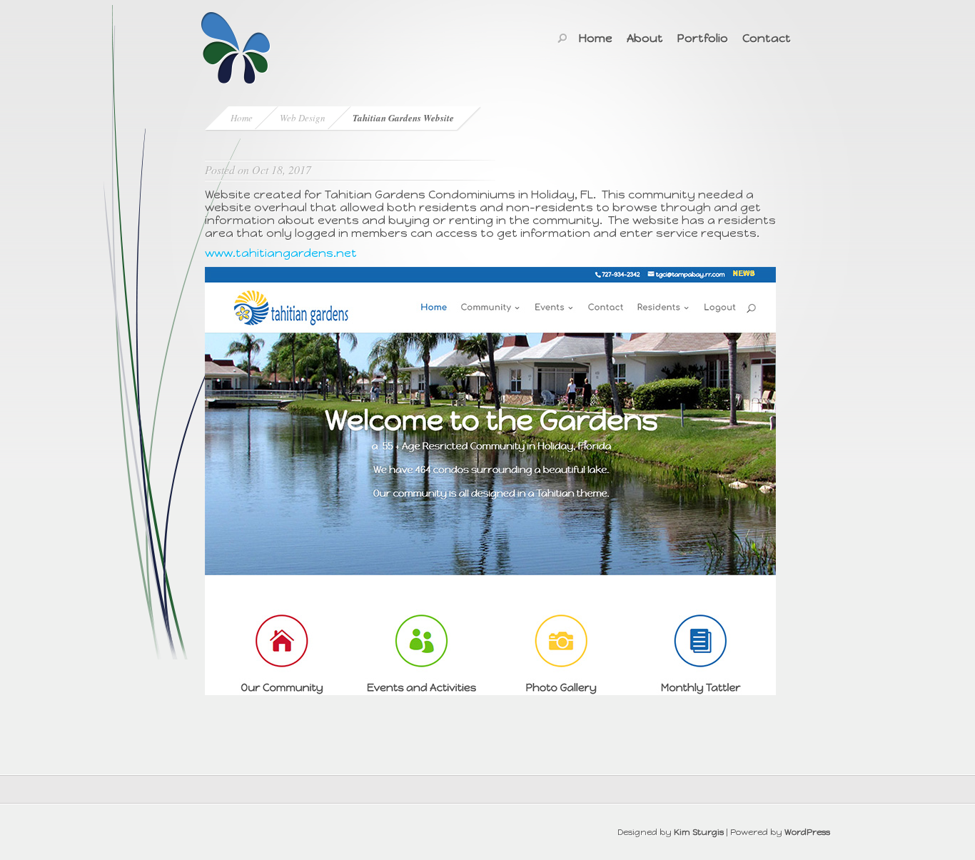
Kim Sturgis (699, 832)
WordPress (807, 832)
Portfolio (702, 38)
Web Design (302, 117)
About (645, 38)
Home (595, 38)
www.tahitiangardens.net (281, 253)
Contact (766, 38)
